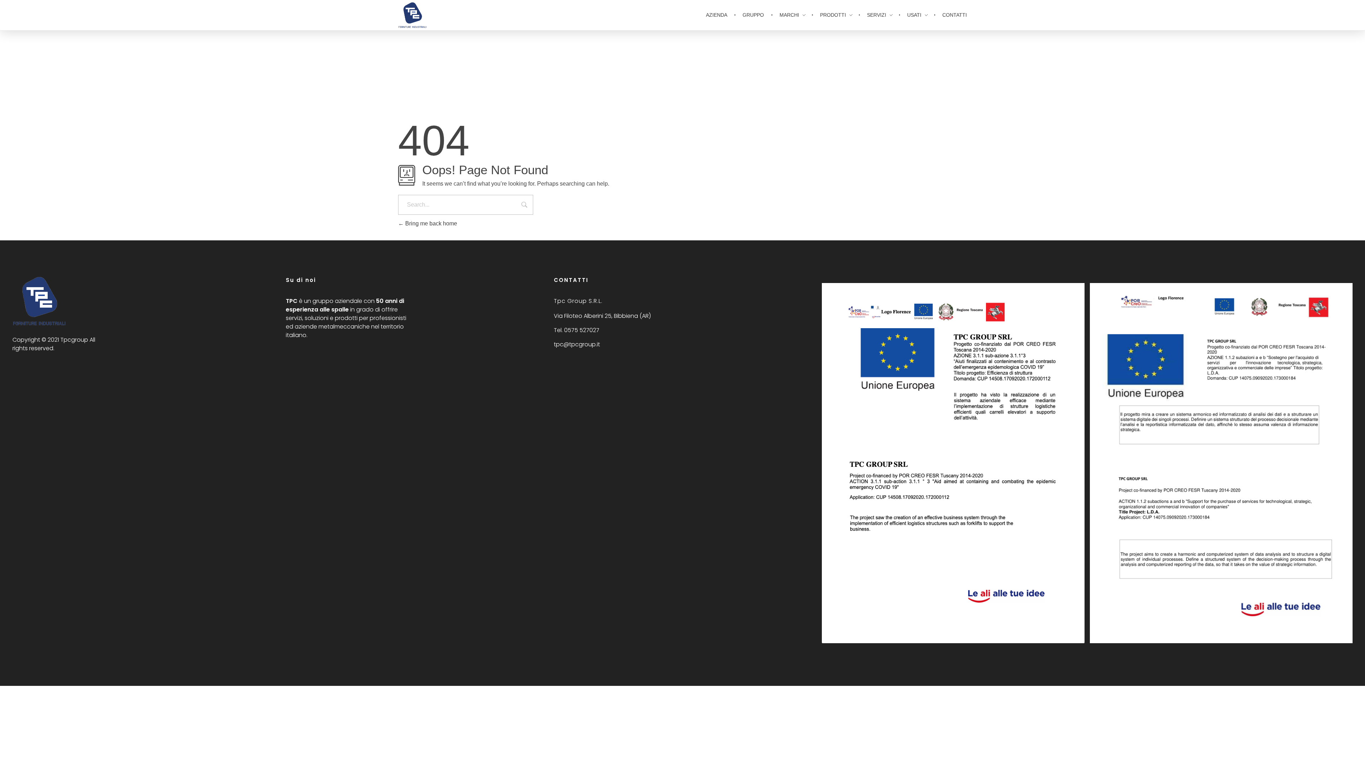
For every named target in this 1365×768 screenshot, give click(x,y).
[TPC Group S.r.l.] (39, 301)
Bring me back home (430, 223)
